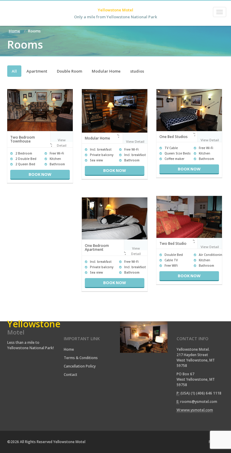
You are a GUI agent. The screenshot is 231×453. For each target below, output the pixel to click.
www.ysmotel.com (197, 409)
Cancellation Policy (80, 366)
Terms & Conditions (81, 357)
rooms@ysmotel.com (198, 401)
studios (137, 71)
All (14, 71)
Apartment (36, 71)
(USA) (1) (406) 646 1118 (200, 393)
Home (14, 31)
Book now (40, 174)
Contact (70, 374)
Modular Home (106, 71)
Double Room (69, 71)
